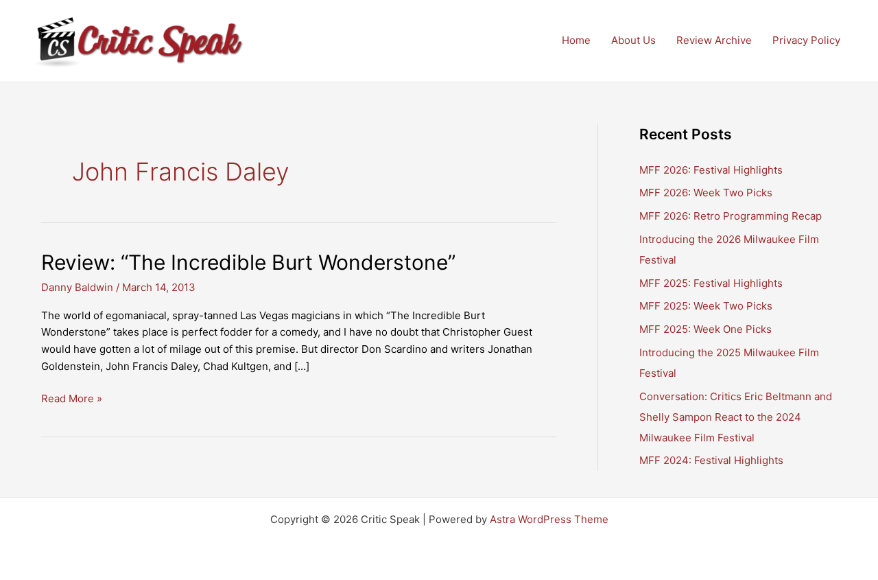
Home (576, 40)
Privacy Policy (806, 40)
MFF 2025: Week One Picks (705, 329)
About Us (633, 40)
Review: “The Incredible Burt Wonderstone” (248, 262)
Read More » (71, 399)
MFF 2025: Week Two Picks (705, 305)
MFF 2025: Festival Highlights (711, 283)
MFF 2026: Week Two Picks (705, 192)
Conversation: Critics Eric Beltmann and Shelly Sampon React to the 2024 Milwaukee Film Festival (735, 417)
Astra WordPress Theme (549, 519)
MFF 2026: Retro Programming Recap (730, 215)
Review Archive (714, 40)
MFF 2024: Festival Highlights (711, 460)
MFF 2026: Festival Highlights (711, 169)
